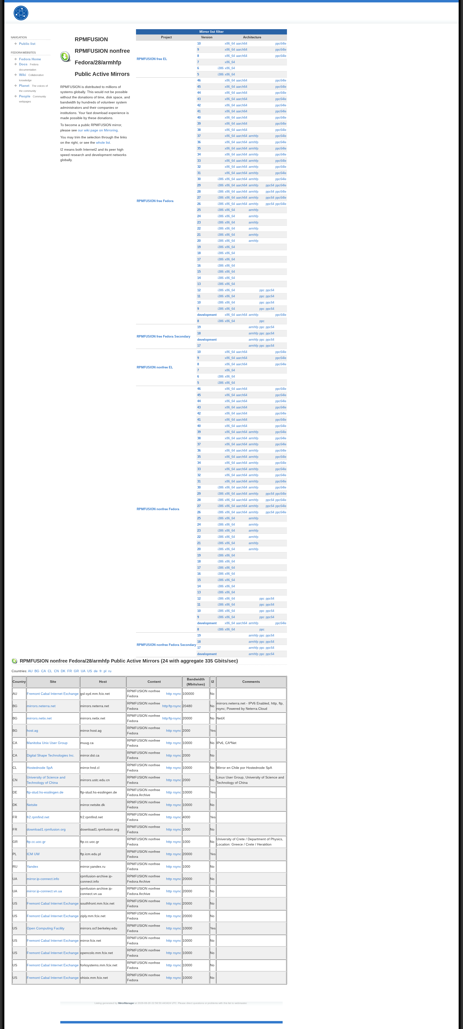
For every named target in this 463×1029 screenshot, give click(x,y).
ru (109, 671)
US (89, 671)
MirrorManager (126, 1003)
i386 (221, 68)
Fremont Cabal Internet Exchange (53, 694)
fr (101, 671)
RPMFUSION (25, 13)
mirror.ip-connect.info (43, 879)
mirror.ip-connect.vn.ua (44, 891)
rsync (177, 694)
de (96, 671)
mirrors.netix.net (39, 718)
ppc (262, 290)
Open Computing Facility (45, 928)
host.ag (32, 730)
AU (30, 671)
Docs (23, 64)
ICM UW (33, 854)
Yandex (32, 866)
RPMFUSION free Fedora (155, 201)
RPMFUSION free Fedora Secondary (163, 336)
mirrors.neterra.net (41, 706)
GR (76, 671)
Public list (27, 44)
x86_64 (230, 43)
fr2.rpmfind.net (38, 817)
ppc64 (270, 185)
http (169, 694)
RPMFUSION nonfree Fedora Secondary (166, 645)
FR (69, 671)
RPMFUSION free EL (152, 59)
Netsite (32, 805)
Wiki (22, 75)
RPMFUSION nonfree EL (155, 367)
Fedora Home (30, 59)
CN (56, 671)
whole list (103, 142)
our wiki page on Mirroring (98, 130)
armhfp (253, 136)
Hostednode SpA (40, 768)
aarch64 (241, 43)
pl (105, 671)
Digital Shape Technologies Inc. (51, 755)
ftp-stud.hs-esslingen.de (45, 792)
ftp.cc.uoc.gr (36, 842)
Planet (24, 86)
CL (50, 671)
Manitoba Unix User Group (47, 743)
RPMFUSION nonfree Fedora (158, 509)
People (24, 96)
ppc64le (280, 43)
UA (83, 671)
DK (63, 671)
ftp (170, 706)
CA (43, 671)
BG (36, 671)
